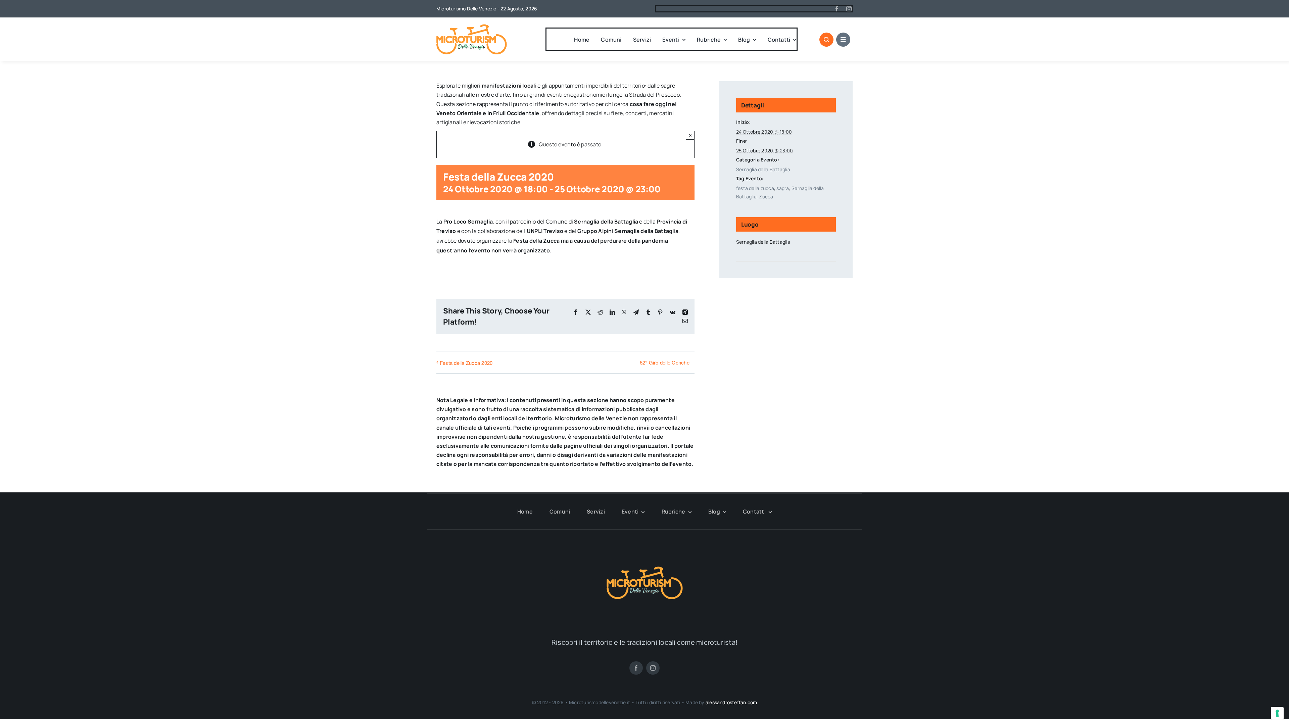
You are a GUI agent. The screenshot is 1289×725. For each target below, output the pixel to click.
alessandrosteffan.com (731, 702)
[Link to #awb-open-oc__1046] (826, 40)
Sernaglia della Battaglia (763, 169)
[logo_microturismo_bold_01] (471, 27)
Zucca (766, 196)
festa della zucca (755, 188)
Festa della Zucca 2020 (466, 362)
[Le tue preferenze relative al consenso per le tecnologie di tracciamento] (1277, 713)
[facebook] (837, 8)
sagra (782, 188)
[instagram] (849, 8)
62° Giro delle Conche (664, 362)
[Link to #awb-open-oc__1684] (843, 40)
